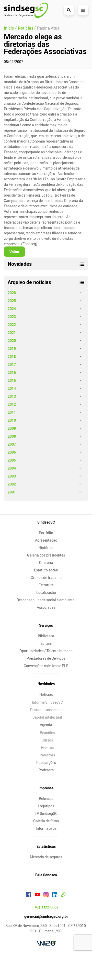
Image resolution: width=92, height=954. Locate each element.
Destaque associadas (47, 709)
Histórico (46, 547)
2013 (12, 396)
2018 (12, 356)
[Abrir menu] (83, 10)
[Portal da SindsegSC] (63, 895)
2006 (12, 452)
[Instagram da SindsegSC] (46, 895)
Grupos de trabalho (46, 577)
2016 (12, 372)
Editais (46, 643)
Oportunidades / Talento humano (46, 650)
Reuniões (47, 732)
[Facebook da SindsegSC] (28, 895)
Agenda (46, 724)
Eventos (47, 747)
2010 (12, 420)
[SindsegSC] (26, 10)
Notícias (46, 694)
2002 (12, 484)
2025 (12, 300)
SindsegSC (46, 522)
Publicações (46, 762)
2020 (12, 340)
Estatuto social (46, 570)
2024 (12, 308)
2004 (12, 468)
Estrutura (46, 584)
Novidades (46, 683)
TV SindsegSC (46, 813)
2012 (12, 404)
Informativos (46, 828)
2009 (12, 428)
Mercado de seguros (46, 856)
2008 (12, 436)
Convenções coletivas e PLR (46, 665)
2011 (12, 412)
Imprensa (46, 787)
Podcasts (46, 769)
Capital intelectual (47, 717)
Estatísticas (46, 846)
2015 (12, 380)
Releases (46, 798)
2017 (12, 364)
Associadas (46, 607)
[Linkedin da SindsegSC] (54, 895)
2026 (12, 292)
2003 (12, 476)
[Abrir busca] (69, 10)
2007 (12, 444)
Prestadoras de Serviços (46, 658)
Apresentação (46, 540)
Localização (46, 592)
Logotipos (46, 805)
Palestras (47, 755)
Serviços (46, 625)
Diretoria (46, 562)
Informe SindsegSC (47, 702)
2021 (12, 332)
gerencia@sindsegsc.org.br (46, 916)
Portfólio (46, 532)
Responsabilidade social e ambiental (46, 599)
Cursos (47, 740)
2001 (12, 492)
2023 (12, 316)
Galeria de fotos (46, 820)
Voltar (14, 251)
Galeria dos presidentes (46, 555)
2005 (12, 460)
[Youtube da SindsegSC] (37, 895)
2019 (12, 348)
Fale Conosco (46, 874)
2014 (12, 388)
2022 (12, 324)
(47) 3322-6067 (46, 907)
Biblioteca (46, 635)
